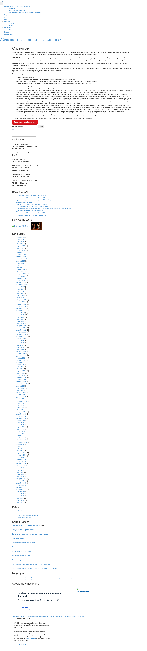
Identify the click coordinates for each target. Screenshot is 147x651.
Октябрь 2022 (21, 334)
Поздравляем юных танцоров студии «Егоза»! (32, 206)
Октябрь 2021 (21, 360)
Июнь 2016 (20, 470)
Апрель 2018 (21, 427)
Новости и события (23, 513)
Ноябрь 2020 (21, 379)
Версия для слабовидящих (25, 122)
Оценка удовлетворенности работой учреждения (26, 12)
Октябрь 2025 (21, 257)
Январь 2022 (21, 353)
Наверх (2, 1)
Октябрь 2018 (21, 418)
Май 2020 (19, 390)
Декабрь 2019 (21, 397)
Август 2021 (20, 364)
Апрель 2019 (21, 407)
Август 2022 (20, 338)
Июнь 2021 (20, 366)
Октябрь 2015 (21, 487)
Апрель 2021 (21, 371)
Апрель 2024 (21, 295)
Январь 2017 (21, 457)
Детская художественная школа (23, 560)
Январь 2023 (21, 328)
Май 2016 (19, 472)
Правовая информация (17, 10)
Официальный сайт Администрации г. (25, 525)
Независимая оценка (23, 517)
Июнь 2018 (20, 425)
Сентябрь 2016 (21, 466)
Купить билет (9, 34)
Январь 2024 (21, 302)
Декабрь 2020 (21, 377)
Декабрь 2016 (21, 459)
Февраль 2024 (21, 300)
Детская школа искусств (20, 547)
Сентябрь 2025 (21, 259)
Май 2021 (19, 369)
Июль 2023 (20, 315)
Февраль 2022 (21, 351)
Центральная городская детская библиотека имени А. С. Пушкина (35, 568)
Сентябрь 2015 (21, 489)
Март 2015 (20, 502)
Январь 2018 (21, 433)
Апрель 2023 (21, 321)
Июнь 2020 (20, 388)
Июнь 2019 (20, 405)
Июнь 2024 (20, 291)
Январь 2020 (21, 394)
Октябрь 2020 (21, 382)
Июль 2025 (20, 263)
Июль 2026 (20, 239)
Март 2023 (20, 323)
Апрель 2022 (21, 347)
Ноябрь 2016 (21, 461)
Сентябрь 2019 (21, 401)
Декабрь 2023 (21, 304)
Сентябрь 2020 (21, 384)
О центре (12, 8)
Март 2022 (20, 349)
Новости (11, 25)
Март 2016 (20, 476)
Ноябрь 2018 (21, 416)
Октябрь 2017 (21, 440)
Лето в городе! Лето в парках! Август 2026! (31, 195)
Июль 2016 (20, 468)
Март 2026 (20, 248)
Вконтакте (7, 32)
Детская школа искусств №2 (22, 551)
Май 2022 (19, 345)
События (7, 21)
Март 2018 (20, 429)
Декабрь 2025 (21, 252)
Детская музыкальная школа (22, 555)
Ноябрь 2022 (21, 332)
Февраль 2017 (21, 455)
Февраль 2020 (21, 392)
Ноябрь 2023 (21, 306)
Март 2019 (20, 410)
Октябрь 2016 (21, 463)
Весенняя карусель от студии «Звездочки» (31, 215)
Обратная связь (14, 30)
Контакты (7, 28)
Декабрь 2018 (21, 414)
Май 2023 (19, 319)
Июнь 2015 (20, 496)
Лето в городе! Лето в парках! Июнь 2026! (31, 213)
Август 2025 (20, 261)
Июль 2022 (20, 341)
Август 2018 (20, 420)
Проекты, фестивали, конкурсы (27, 515)
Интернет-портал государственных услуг (30, 577)
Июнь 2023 (20, 317)
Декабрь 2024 (21, 278)
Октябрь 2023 (21, 308)
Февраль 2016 (21, 479)
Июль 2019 (20, 403)
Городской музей (18, 538)
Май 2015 (19, 498)
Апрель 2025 (21, 269)
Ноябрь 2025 (21, 254)
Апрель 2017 (21, 453)
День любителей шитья (24, 202)
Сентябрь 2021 (21, 362)
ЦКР (5, 19)
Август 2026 (20, 237)
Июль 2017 (20, 446)
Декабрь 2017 (21, 435)
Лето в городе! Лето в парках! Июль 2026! (31, 198)
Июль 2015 (20, 494)
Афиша (11, 23)
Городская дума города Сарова (23, 529)
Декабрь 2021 (21, 356)
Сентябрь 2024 (21, 285)
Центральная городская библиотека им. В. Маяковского (32, 564)
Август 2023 (20, 313)
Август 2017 (20, 444)
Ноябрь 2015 (21, 485)
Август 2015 (20, 491)
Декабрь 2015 (21, 483)
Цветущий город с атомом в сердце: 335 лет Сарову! (35, 200)
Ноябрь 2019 (21, 399)
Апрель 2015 (21, 500)
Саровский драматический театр (23, 542)
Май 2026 (19, 244)
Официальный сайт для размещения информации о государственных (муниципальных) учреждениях (48, 616)
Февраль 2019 (21, 412)
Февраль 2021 (21, 375)
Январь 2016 (21, 481)
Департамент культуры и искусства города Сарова (30, 534)
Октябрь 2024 (21, 282)
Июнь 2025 (20, 265)
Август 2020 (20, 386)
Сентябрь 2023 (21, 310)
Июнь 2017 (20, 448)
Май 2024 (19, 293)
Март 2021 (20, 373)
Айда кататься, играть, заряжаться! (31, 39)
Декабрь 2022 (21, 330)
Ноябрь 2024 (21, 280)
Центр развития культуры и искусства (17, 6)
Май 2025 (19, 267)
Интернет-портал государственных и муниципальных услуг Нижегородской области (46, 579)
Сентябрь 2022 (21, 336)
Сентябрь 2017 (21, 442)
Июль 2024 (20, 289)
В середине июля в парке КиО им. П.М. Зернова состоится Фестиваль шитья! (43, 208)
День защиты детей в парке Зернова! (29, 210)
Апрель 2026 (21, 246)
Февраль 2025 (21, 274)
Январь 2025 (21, 276)
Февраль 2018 (21, 431)
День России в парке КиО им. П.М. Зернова (31, 204)
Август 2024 (20, 287)
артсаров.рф (31, 638)
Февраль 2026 (21, 250)
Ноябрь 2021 (21, 358)
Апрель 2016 (21, 474)
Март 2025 (20, 272)
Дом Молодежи (9, 17)
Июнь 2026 (20, 241)
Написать (24, 607)
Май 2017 (19, 450)
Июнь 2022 (20, 343)
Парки (6, 15)
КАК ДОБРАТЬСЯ (20, 644)
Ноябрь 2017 (21, 438)
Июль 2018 (20, 422)
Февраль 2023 (21, 325)
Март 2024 (20, 297)
